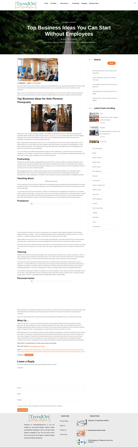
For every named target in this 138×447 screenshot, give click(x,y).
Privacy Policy (64, 421)
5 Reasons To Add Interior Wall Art (98, 420)
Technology (75, 3)
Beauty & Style (96, 162)
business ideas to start (76, 349)
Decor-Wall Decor (97, 171)
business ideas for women (48, 349)
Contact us (63, 430)
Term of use (63, 434)
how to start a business (23, 351)
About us (62, 425)
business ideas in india (63, 349)
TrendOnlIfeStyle (47, 42)
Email (19, 394)
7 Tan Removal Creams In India (95, 430)
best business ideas (26, 349)
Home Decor (64, 3)
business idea (37, 349)
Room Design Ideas (97, 208)
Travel (46, 3)
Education (95, 176)
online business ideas (49, 351)
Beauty (94, 153)
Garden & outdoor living (98, 185)
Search (97, 59)
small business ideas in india (76, 351)
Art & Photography (97, 148)
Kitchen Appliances (97, 199)
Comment (20, 367)
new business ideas (36, 351)
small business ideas (62, 351)
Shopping (84, 3)
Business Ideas (94, 3)
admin (29, 83)
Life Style (53, 3)
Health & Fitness (96, 189)
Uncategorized (96, 226)
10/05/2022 (22, 83)
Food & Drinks (96, 180)
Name (19, 387)
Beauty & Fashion (97, 157)
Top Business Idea (55, 135)
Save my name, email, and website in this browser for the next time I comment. (41, 406)
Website (19, 400)
